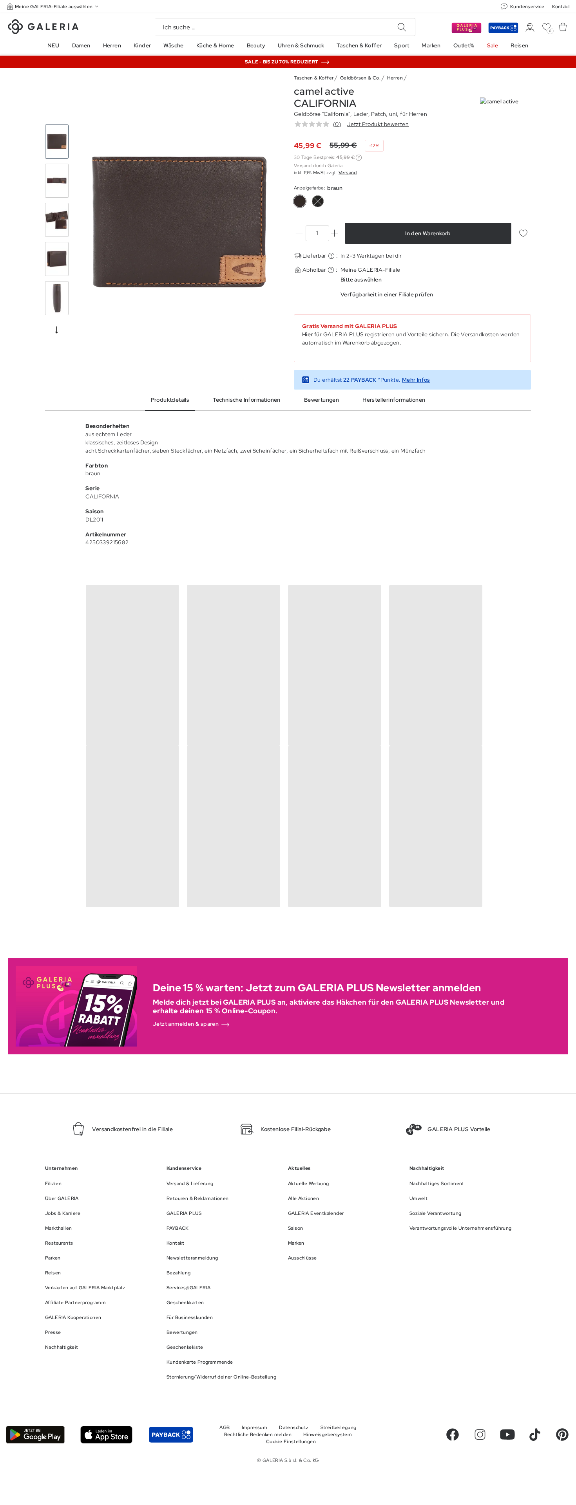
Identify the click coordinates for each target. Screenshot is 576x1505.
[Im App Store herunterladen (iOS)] (106, 1434)
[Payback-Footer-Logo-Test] (171, 1434)
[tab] (179, 222)
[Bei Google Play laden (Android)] (35, 1434)
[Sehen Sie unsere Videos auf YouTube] (507, 1434)
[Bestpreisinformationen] (359, 157)
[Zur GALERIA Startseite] (43, 27)
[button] (53, 6)
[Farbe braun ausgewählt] (300, 201)
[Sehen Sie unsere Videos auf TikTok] (535, 1434)
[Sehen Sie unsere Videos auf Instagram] (480, 1434)
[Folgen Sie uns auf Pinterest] (562, 1434)
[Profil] (530, 27)
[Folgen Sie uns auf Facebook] (452, 1434)
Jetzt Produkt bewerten (378, 124)
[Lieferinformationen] (331, 256)
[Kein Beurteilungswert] (314, 124)
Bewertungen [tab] (321, 399)
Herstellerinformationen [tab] (393, 399)
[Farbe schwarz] (318, 201)
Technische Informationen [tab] (247, 399)
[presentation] (57, 329)
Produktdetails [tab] (170, 399)
